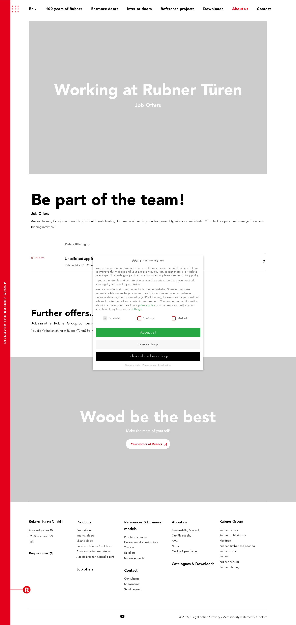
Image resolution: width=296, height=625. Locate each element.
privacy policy (146, 305)
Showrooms (131, 584)
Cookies (261, 617)
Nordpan (225, 540)
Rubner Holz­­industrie (232, 535)
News (175, 546)
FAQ (175, 541)
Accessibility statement (238, 617)
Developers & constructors (141, 542)
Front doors (84, 530)
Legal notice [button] (164, 364)
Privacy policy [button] (149, 364)
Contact (131, 570)
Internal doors (85, 535)
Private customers (135, 537)
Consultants (131, 578)
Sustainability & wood (185, 530)
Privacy (215, 617)
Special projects (134, 558)
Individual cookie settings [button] (148, 356)
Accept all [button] (148, 332)
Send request (133, 589)
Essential (114, 318)
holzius (223, 556)
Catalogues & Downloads (193, 563)
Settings (136, 309)
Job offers (85, 569)
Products (84, 522)
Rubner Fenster (229, 561)
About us (179, 522)
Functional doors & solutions (94, 546)
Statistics (148, 318)
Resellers (129, 552)
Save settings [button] (148, 344)
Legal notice (199, 617)
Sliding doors (85, 541)
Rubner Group (228, 530)
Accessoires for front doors (94, 551)
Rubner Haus (227, 551)
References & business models (142, 525)
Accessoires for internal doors (95, 556)
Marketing (183, 318)
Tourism (129, 547)
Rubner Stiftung (229, 567)
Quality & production (185, 551)
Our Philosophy (181, 535)
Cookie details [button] (133, 364)
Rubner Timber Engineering (237, 546)
